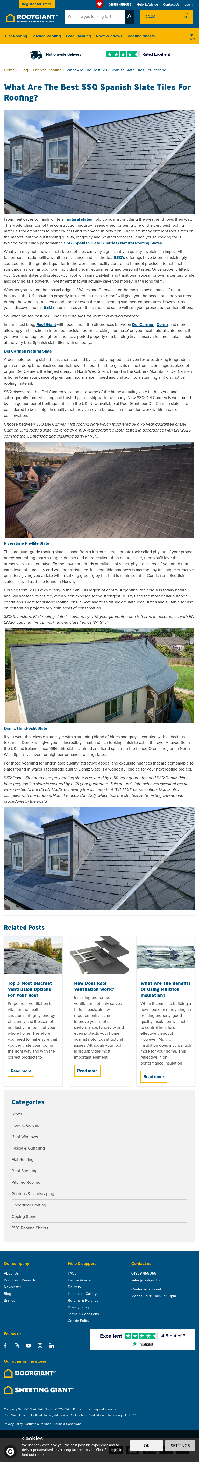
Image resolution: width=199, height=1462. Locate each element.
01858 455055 (144, 1273)
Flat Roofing (22, 1160)
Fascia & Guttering (28, 1148)
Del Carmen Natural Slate (28, 351)
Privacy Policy (79, 1307)
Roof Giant (46, 325)
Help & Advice (79, 1280)
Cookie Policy (78, 1320)
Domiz (162, 325)
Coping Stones (25, 1216)
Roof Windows (25, 1137)
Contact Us (171, 4)
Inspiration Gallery (82, 1293)
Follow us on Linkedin (51, 1345)
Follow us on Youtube (28, 1345)
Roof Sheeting (25, 1171)
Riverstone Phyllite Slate (26, 543)
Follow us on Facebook (5, 1345)
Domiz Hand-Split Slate (25, 728)
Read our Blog (16, 1345)
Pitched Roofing (26, 1182)
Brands (9, 1300)
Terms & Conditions (83, 1314)
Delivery (74, 1287)
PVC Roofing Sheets (30, 1228)
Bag (156, 17)
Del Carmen (143, 325)
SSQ (48, 307)
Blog (7, 1293)
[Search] (129, 17)
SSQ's (119, 257)
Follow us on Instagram (40, 1345)
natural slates (79, 219)
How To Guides (25, 1125)
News (17, 1114)
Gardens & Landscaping (33, 1194)
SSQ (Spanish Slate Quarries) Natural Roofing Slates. (113, 243)
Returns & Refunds (83, 1300)
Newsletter (12, 1287)
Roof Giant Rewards (20, 1280)
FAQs (72, 1273)
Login (188, 4)
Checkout (182, 17)
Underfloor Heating (29, 1205)
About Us (11, 1273)
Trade (37, 4)
